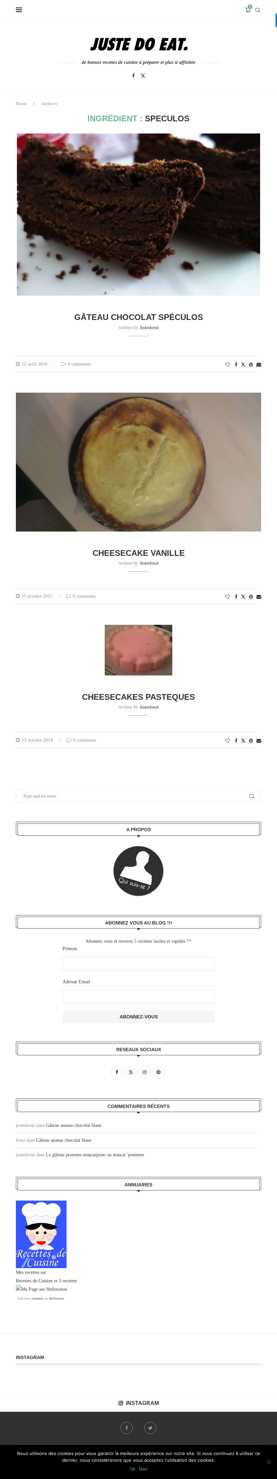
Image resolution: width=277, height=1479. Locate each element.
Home (21, 103)
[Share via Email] (258, 365)
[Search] (257, 10)
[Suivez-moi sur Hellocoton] (41, 1289)
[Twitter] (143, 75)
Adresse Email (76, 981)
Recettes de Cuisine (34, 1280)
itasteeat (37, 1298)
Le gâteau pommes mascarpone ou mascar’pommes (95, 1154)
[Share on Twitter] (243, 365)
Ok (132, 1469)
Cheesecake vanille (139, 553)
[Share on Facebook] (236, 365)
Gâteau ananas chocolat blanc (74, 1125)
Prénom (69, 948)
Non (143, 1469)
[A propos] (138, 871)
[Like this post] (227, 365)
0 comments (79, 364)
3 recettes (68, 1280)
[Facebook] (133, 75)
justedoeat (149, 327)
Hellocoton (56, 1298)
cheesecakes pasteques (138, 696)
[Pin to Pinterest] (251, 365)
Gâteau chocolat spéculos (138, 317)
